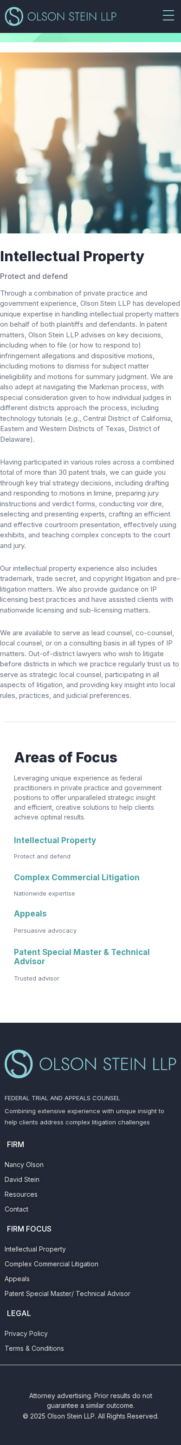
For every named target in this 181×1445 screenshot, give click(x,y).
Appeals (30, 913)
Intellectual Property (55, 840)
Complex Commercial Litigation (77, 877)
